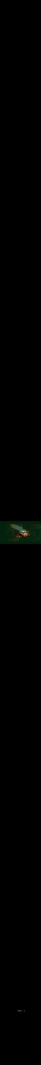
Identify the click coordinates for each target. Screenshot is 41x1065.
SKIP (20, 1011)
